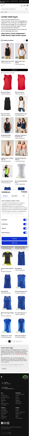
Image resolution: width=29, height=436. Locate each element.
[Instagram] (5, 423)
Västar (17, 416)
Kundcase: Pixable (5, 397)
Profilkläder (3, 409)
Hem (2, 12)
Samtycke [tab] (5, 195)
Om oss (2, 394)
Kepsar (17, 397)
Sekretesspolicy (4, 403)
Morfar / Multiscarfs (20, 412)
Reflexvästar (18, 403)
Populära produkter (20, 394)
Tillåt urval (14, 243)
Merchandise (4, 410)
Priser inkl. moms (5, 433)
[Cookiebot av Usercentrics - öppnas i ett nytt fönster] (21, 192)
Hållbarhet (3, 400)
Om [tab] (24, 195)
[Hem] (7, 5)
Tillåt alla (14, 238)
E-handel (3, 428)
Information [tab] (14, 195)
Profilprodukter (4, 412)
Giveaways (3, 413)
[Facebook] (2, 423)
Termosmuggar (19, 418)
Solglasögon (4, 416)
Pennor (2, 415)
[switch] (25, 224)
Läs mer (4, 368)
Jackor (17, 415)
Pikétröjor (3, 418)
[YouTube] (8, 423)
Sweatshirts (18, 413)
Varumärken (4, 405)
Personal (3, 398)
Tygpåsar (18, 400)
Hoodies (17, 398)
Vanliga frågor (4, 395)
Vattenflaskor (19, 402)
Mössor (17, 410)
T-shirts (17, 395)
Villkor (2, 402)
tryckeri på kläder (19, 354)
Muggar (17, 409)
